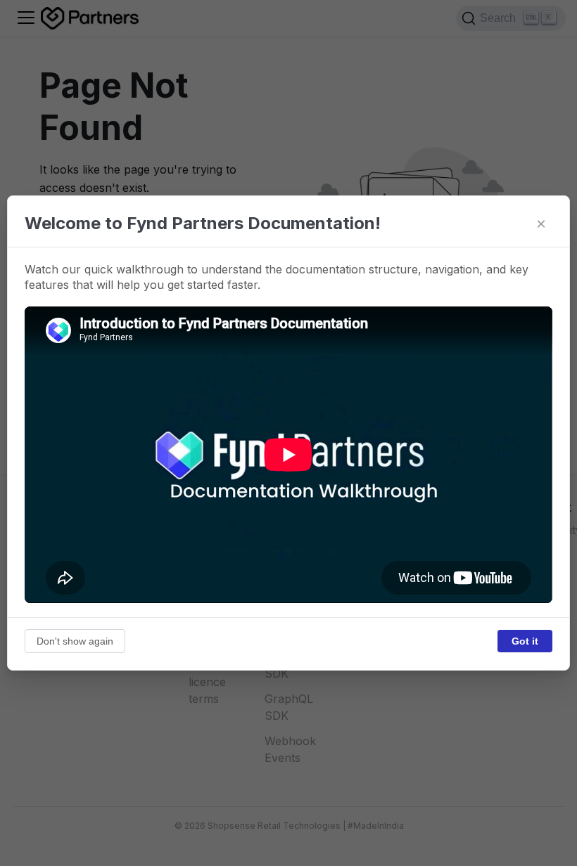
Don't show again (75, 641)
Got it (525, 641)
